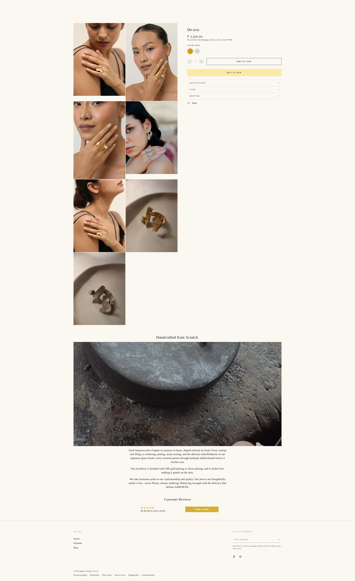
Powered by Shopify (80, 575)
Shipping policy (133, 575)
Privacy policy (107, 575)
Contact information (148, 575)
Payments (77, 543)
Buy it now (234, 73)
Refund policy (94, 575)
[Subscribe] (280, 539)
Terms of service (120, 575)
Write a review (202, 509)
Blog (75, 547)
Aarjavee (82, 571)
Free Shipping (203, 40)
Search (76, 539)
